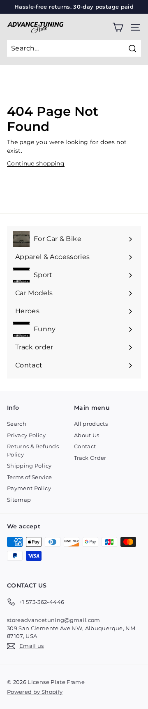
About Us (86, 435)
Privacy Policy (26, 435)
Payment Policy (29, 488)
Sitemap (19, 499)
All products (91, 423)
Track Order (90, 457)
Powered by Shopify (34, 691)
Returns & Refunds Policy (33, 450)
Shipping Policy (29, 465)
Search (16, 423)
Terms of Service (29, 477)
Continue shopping (36, 163)
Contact (85, 446)
